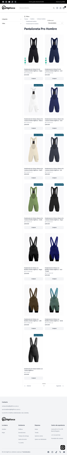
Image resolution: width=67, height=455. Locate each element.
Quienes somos (39, 436)
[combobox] (55, 23)
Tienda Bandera (26, 452)
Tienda (26, 19)
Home (36, 429)
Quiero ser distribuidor (40, 439)
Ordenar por (50, 20)
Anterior (29, 386)
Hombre (32, 19)
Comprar (37, 79)
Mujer (3, 432)
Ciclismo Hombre (41, 19)
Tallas (3, 23)
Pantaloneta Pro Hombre (32, 23)
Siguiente (58, 386)
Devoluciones (21, 432)
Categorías (4, 19)
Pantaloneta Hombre (31, 21)
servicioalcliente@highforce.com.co (11, 409)
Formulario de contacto (57, 438)
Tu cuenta (21, 442)
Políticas (20, 429)
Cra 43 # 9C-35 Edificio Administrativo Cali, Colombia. (15, 413)
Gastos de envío (22, 439)
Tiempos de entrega (23, 436)
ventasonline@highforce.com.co (10, 406)
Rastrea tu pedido (60, 2)
